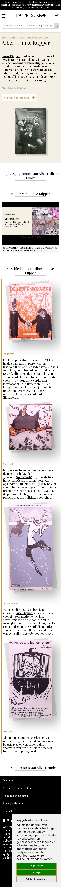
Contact (7, 811)
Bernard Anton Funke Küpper (26, 63)
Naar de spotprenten (16, 97)
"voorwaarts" (24, 477)
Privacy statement (13, 803)
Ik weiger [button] (37, 872)
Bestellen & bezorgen (16, 795)
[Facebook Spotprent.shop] (4, 820)
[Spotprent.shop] (30, 16)
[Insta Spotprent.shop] (8, 820)
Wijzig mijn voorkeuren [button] (36, 879)
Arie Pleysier (24, 613)
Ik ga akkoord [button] (36, 866)
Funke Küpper (11, 56)
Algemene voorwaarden (17, 788)
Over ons (8, 780)
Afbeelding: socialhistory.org (14, 88)
